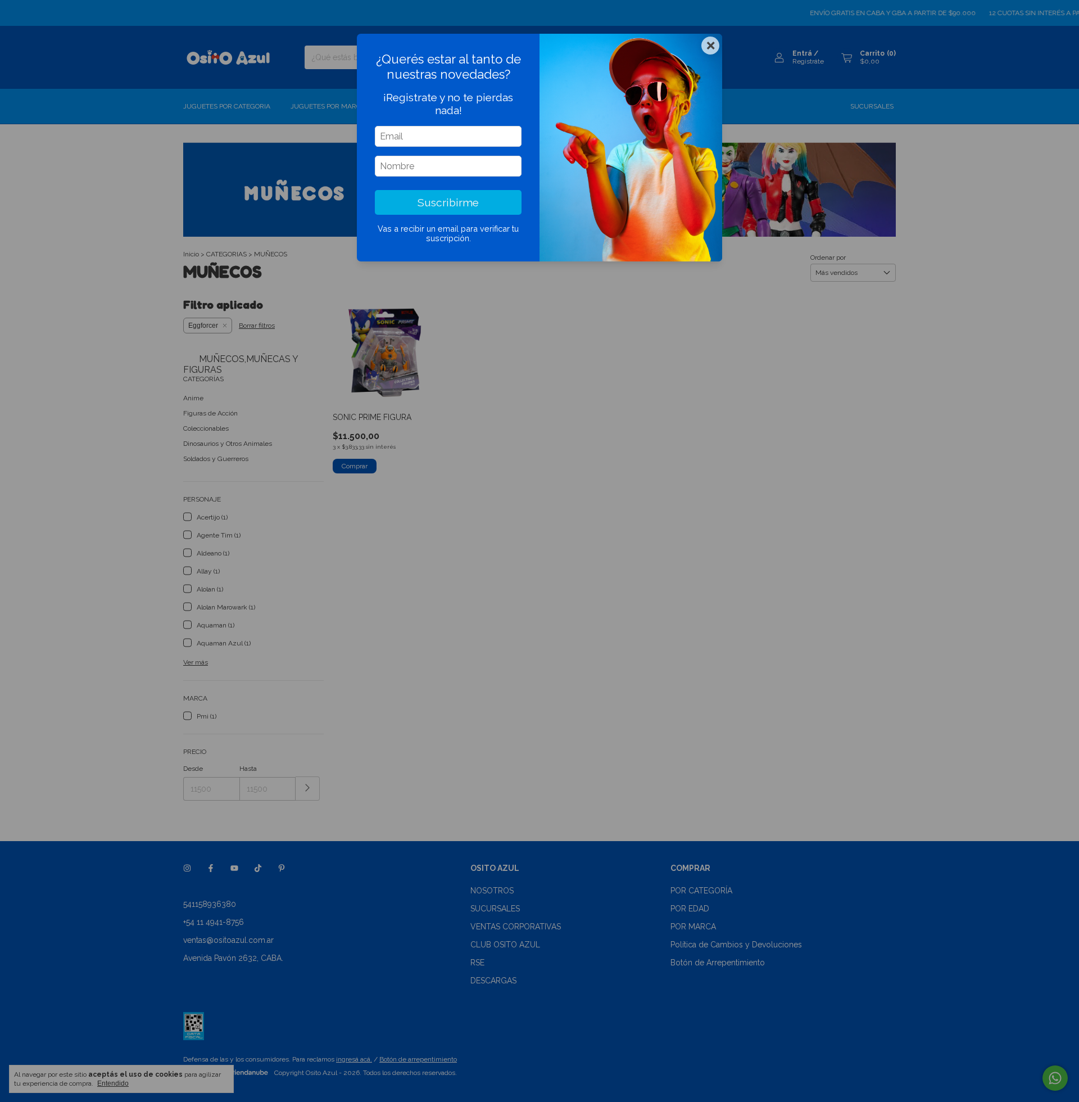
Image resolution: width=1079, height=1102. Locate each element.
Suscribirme (448, 202)
